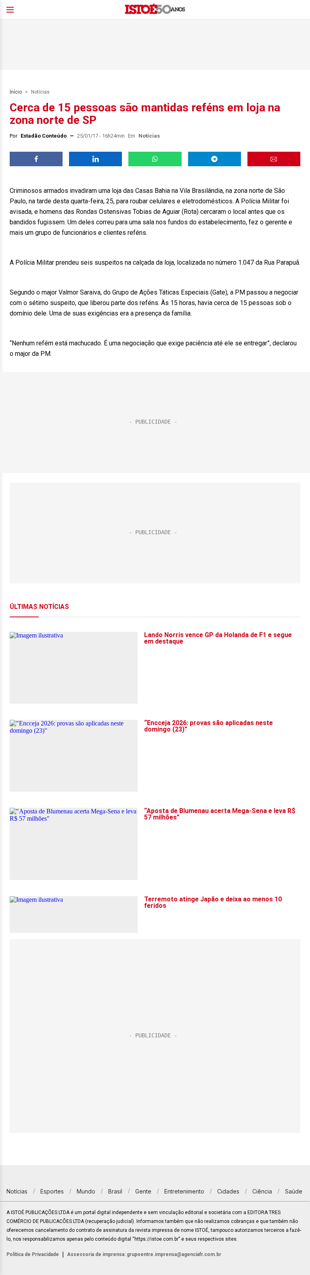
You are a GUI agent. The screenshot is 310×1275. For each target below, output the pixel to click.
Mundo (86, 1191)
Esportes (52, 1191)
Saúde (293, 1191)
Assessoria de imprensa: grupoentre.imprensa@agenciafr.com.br (144, 1254)
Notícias (40, 92)
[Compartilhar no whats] (154, 159)
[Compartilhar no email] (273, 159)
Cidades (228, 1191)
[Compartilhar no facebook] (36, 159)
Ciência (262, 1191)
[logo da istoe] (155, 10)
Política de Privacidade (32, 1254)
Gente (143, 1191)
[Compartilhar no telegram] (214, 159)
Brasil (115, 1191)
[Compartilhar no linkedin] (95, 159)
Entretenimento (184, 1191)
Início (16, 92)
